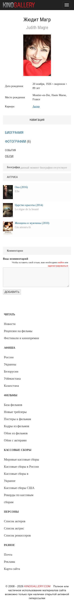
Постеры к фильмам (17, 419)
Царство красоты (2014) (29, 205)
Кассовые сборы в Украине (16, 477)
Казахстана (11, 385)
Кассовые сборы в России (21, 466)
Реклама (9, 561)
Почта (8, 554)
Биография (14, 132)
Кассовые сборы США (19, 488)
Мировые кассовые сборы (21, 459)
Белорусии (11, 371)
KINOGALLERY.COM (37, 586)
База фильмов (13, 404)
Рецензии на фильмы (18, 331)
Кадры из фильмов (16, 426)
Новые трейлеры (15, 412)
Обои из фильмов (16, 433)
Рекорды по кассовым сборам (18, 498)
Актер (36, 106)
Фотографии (15, 141)
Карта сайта (12, 568)
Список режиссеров (17, 535)
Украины (10, 364)
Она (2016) (21, 187)
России (9, 357)
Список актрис (14, 528)
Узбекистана (12, 378)
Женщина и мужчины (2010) (32, 223)
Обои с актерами (15, 440)
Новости (10, 324)
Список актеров (14, 521)
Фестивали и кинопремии (21, 338)
